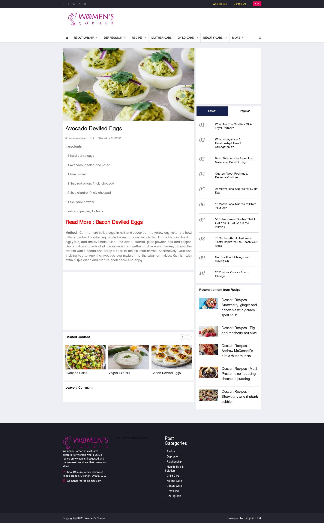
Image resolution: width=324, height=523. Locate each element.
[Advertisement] (192, 19)
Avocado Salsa (76, 373)
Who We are (220, 3)
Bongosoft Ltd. (252, 518)
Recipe (137, 37)
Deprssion (173, 456)
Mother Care (162, 37)
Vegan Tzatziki (119, 373)
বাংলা (257, 3)
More (236, 37)
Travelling (173, 491)
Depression (113, 37)
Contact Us (240, 3)
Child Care (186, 37)
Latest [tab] (212, 111)
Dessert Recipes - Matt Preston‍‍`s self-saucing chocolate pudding (239, 374)
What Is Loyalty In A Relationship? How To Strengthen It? (229, 143)
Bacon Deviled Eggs (166, 373)
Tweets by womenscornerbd (131, 437)
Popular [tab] (245, 111)
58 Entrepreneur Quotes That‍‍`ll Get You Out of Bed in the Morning (235, 223)
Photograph (174, 496)
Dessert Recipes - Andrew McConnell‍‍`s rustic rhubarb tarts (237, 351)
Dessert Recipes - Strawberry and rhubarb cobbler (240, 397)
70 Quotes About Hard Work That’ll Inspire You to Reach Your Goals (236, 242)
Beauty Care (213, 37)
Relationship (84, 37)
